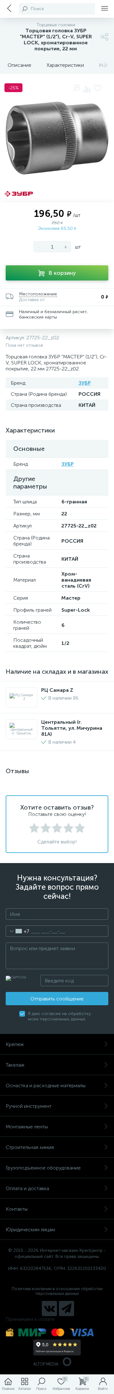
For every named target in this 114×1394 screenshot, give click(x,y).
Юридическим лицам (30, 1230)
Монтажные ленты (27, 1127)
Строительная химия (30, 1147)
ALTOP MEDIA (45, 1364)
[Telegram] (66, 1308)
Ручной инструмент (29, 1106)
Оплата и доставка (27, 1188)
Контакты (17, 1209)
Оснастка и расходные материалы (46, 1085)
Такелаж (15, 1065)
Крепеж (15, 1044)
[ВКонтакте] (49, 1308)
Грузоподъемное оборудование (43, 1168)
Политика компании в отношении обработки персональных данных (57, 1291)
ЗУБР (85, 383)
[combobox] (17, 931)
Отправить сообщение (57, 999)
